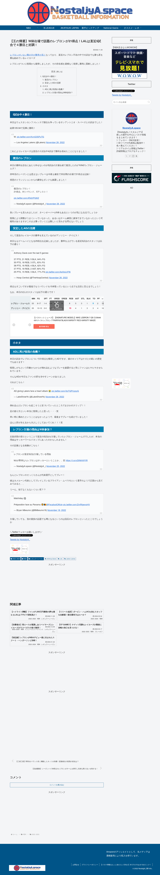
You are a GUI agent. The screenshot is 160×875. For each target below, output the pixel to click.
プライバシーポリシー (90, 864)
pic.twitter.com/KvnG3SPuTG (30, 136)
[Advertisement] (57, 103)
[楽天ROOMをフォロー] (136, 156)
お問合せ (76, 864)
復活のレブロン (51, 79)
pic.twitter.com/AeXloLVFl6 (58, 271)
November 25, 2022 (55, 466)
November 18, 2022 (56, 510)
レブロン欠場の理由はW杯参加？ (59, 92)
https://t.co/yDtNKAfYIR (77, 460)
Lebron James (70, 559)
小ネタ (45, 86)
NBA (25, 559)
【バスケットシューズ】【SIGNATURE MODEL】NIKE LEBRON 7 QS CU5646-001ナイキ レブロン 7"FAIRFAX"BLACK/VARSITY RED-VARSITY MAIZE (67, 319)
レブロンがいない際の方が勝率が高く (28, 54)
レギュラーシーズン (36, 559)
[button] (149, 102)
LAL (61, 559)
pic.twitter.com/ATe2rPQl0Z (26, 197)
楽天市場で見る (44, 326)
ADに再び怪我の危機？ (54, 89)
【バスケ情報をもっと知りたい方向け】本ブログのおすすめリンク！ (125, 864)
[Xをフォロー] (126, 156)
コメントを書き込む (56, 785)
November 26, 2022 (55, 142)
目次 (53, 71)
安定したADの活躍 (53, 82)
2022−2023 (16, 559)
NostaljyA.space (132, 127)
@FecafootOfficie (54, 504)
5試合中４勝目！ (49, 76)
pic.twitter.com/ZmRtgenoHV (76, 504)
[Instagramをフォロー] (133, 156)
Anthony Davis (51, 559)
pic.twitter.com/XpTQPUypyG (65, 390)
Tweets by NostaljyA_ (20, 539)
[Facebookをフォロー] (129, 156)
